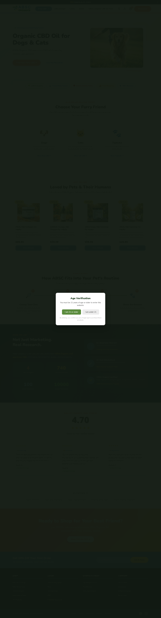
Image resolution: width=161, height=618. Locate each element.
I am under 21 (90, 312)
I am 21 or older (71, 312)
